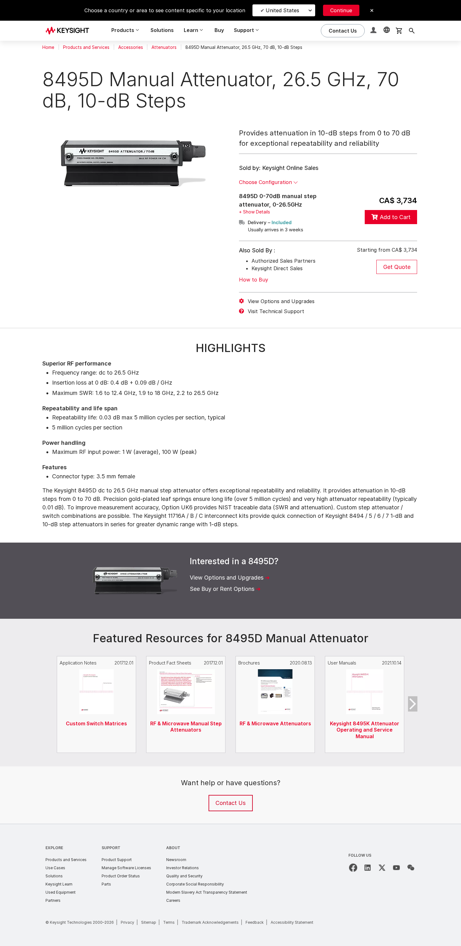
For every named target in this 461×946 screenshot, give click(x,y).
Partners (53, 900)
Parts (106, 884)
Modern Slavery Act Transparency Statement (206, 892)
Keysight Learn (58, 884)
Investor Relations (182, 867)
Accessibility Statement (292, 922)
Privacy (127, 922)
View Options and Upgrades (281, 301)
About (173, 847)
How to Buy (253, 279)
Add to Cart (395, 217)
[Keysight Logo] (69, 30)
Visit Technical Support (276, 311)
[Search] (412, 30)
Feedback (255, 922)
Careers (173, 900)
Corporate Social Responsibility (195, 884)
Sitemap (148, 922)
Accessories (130, 47)
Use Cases (55, 867)
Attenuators (164, 47)
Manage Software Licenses (126, 867)
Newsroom (176, 859)
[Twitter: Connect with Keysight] (382, 867)
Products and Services (86, 47)
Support (111, 847)
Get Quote (397, 267)
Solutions (162, 30)
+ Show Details (254, 211)
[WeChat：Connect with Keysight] (411, 867)
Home (48, 47)
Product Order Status (121, 876)
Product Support (117, 859)
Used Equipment (60, 892)
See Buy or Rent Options (222, 589)
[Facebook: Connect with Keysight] (353, 867)
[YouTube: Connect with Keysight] (396, 867)
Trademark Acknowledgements (210, 922)
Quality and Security (184, 876)
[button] (374, 31)
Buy (219, 30)
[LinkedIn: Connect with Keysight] (367, 867)
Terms (169, 922)
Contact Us (230, 803)
